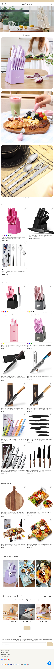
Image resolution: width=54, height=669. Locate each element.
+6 (10, 235)
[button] (2, 4)
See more (27, 627)
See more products (5, 476)
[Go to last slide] (44, 596)
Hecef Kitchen (6, 667)
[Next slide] (50, 596)
